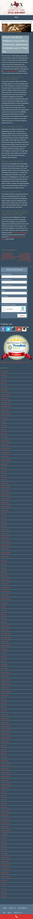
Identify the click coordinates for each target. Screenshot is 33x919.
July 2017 (3, 792)
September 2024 (6, 460)
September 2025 (6, 414)
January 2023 (5, 537)
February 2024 (5, 487)
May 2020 (4, 661)
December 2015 (5, 865)
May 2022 (4, 568)
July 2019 (3, 699)
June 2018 (4, 749)
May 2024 (4, 475)
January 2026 (5, 398)
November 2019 (5, 684)
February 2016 (5, 857)
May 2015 (4, 892)
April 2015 (4, 896)
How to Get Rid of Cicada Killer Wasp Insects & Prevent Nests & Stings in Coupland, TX (9, 256)
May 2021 (4, 614)
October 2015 (5, 873)
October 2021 (5, 595)
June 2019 (4, 703)
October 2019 (5, 688)
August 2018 (4, 741)
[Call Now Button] (16, 916)
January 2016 (5, 861)
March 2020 (4, 668)
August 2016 (4, 834)
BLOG (9, 913)
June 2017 (4, 795)
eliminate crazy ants (15, 237)
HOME (5, 908)
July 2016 (3, 838)
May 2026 (4, 383)
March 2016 (4, 853)
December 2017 (5, 772)
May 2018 (4, 753)
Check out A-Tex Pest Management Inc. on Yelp (15, 362)
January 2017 (5, 815)
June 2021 (4, 610)
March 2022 (4, 576)
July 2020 (3, 653)
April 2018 (4, 757)
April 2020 (4, 664)
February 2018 (5, 765)
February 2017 (5, 811)
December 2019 (5, 680)
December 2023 (5, 495)
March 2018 (4, 761)
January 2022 (5, 583)
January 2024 (5, 491)
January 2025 (5, 445)
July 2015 (3, 884)
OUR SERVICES (22, 908)
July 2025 (3, 421)
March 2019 (4, 714)
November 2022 (5, 545)
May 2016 (4, 846)
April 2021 (4, 618)
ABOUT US (12, 908)
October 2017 (5, 780)
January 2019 (5, 722)
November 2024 (5, 452)
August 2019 (4, 695)
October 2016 (5, 826)
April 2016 (4, 849)
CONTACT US (18, 913)
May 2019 (4, 707)
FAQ (4, 913)
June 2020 (4, 657)
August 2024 (4, 464)
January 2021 (5, 630)
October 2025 (5, 410)
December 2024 (5, 448)
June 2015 (4, 888)
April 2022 (4, 572)
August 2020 (4, 649)
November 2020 (5, 637)
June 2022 (4, 564)
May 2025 (4, 429)
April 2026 (4, 387)
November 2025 (5, 406)
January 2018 (5, 769)
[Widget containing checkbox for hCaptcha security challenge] (14, 309)
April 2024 (4, 479)
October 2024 (5, 456)
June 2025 (4, 425)
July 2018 (3, 745)
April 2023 (4, 526)
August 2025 (4, 418)
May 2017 (4, 799)
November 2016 (5, 822)
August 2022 (4, 556)
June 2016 (4, 842)
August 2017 (4, 788)
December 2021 (5, 587)
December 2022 (5, 541)
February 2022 (5, 580)
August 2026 (4, 371)
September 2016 (6, 830)
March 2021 (4, 622)
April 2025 (4, 433)
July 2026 (3, 375)
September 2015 (6, 876)
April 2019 (4, 711)
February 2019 (5, 718)
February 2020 (5, 672)
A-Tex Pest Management (10, 71)
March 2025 (4, 437)
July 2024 (3, 468)
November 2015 (5, 869)
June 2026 (4, 379)
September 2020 (6, 645)
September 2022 (6, 552)
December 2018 (5, 726)
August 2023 (4, 510)
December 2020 (5, 633)
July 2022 (3, 560)
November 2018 (5, 730)
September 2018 (6, 738)
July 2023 (3, 514)
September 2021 (6, 599)
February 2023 (5, 533)
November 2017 (5, 776)
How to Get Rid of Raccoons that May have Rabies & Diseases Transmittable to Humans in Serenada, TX (23, 257)
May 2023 (4, 522)
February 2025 (5, 441)
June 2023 (4, 518)
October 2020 (5, 641)
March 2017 (4, 807)
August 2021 (4, 603)
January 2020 (5, 676)
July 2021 (3, 607)
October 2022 (5, 549)
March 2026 (4, 391)
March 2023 (4, 529)
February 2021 (5, 626)
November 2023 (5, 499)
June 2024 (4, 472)
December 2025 (5, 402)
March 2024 (4, 483)
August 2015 (4, 880)
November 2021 (5, 591)
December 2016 (5, 819)
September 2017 (6, 784)
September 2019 (6, 691)
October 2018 (5, 734)
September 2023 (6, 506)
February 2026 (5, 394)
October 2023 (5, 502)
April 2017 (4, 803)
